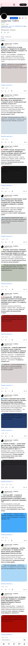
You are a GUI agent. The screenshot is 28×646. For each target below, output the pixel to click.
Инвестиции (6, 96)
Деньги (5, 147)
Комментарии (8, 36)
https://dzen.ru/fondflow (6, 27)
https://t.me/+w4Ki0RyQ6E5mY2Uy (16, 26)
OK (24, 640)
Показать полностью (6, 85)
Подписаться (14, 18)
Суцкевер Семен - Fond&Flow (11, 43)
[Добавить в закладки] (5, 91)
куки (9, 639)
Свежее (2, 40)
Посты (2, 36)
